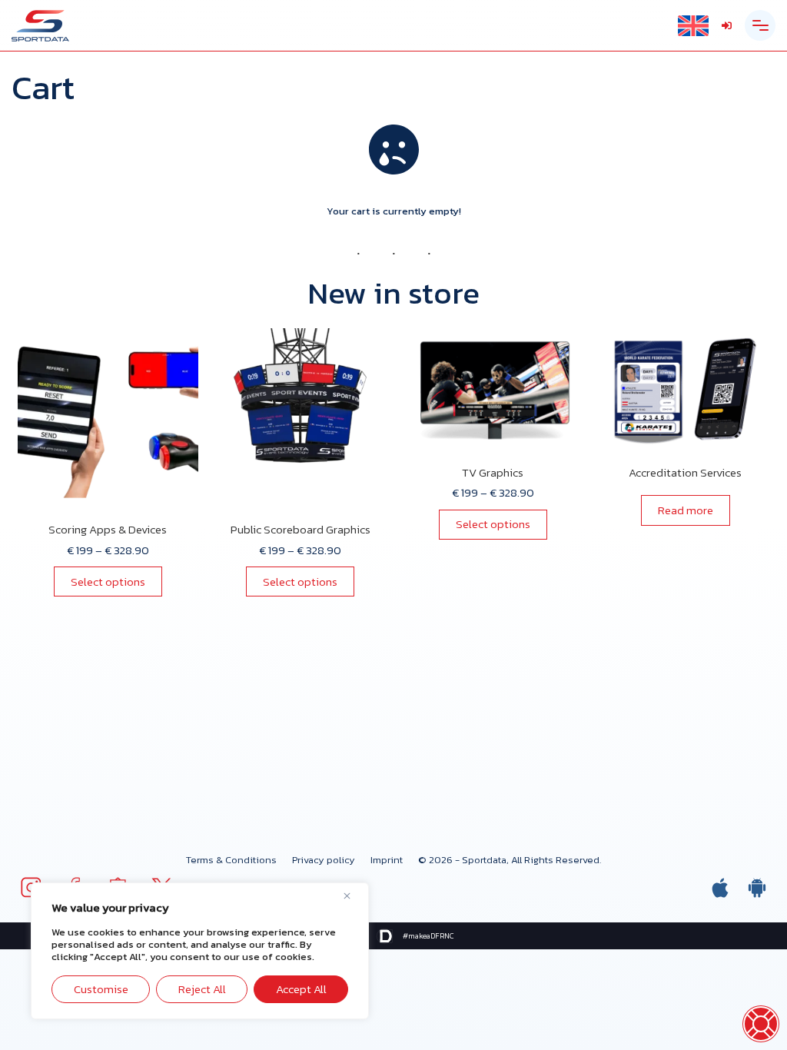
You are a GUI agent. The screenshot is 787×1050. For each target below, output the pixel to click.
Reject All (202, 989)
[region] (200, 950)
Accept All (301, 989)
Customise (101, 989)
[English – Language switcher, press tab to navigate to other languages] (693, 25)
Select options (108, 581)
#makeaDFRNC (428, 936)
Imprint (386, 859)
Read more (685, 510)
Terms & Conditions (231, 859)
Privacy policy (323, 859)
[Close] (353, 895)
